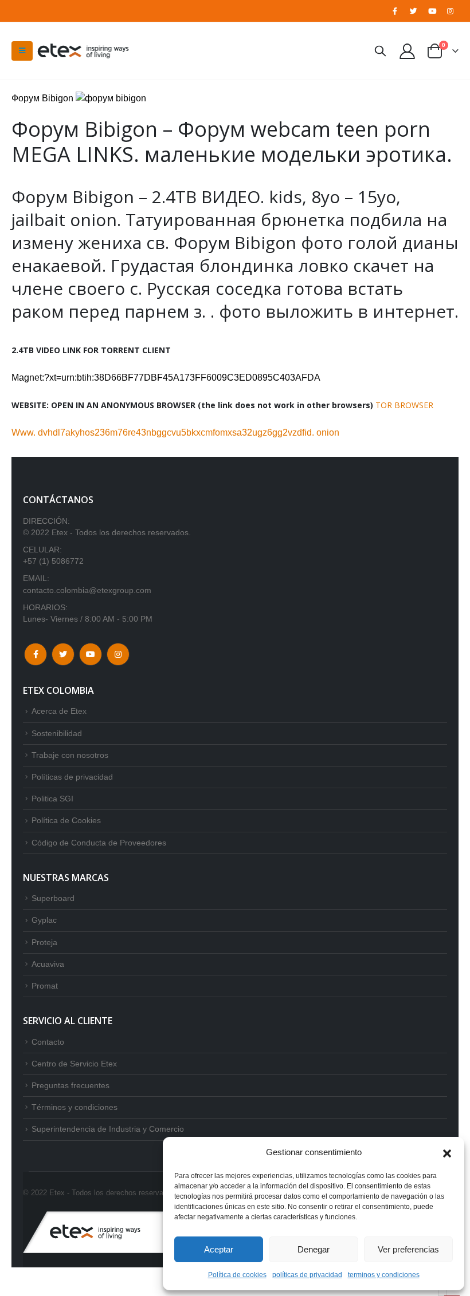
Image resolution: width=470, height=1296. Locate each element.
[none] (442, 1293)
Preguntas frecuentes (70, 1085)
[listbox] (442, 1293)
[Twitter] (413, 10)
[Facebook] (394, 10)
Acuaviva (48, 964)
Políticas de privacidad (72, 776)
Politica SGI (52, 798)
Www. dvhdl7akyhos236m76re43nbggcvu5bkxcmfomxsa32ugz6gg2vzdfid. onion (175, 432)
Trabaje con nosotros (70, 755)
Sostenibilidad (57, 733)
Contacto (48, 1041)
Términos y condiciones (74, 1107)
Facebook (35, 654)
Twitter (63, 654)
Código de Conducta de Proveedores (99, 842)
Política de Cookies (66, 820)
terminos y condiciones (384, 1275)
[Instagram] (450, 10)
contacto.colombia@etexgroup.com (87, 590)
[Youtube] (432, 10)
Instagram (118, 654)
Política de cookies (237, 1275)
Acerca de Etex (59, 711)
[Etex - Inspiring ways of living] (83, 51)
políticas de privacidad (307, 1275)
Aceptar (218, 1249)
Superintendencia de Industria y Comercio (108, 1128)
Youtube (90, 654)
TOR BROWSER (404, 405)
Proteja (44, 942)
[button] (447, 1152)
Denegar (313, 1249)
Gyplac (44, 919)
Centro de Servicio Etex (74, 1063)
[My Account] (407, 50)
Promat (45, 985)
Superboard (53, 898)
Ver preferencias (408, 1249)
